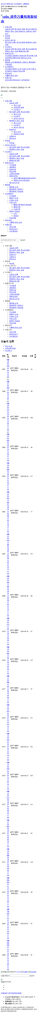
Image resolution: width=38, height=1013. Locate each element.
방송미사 (22, 31)
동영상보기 (16, 80)
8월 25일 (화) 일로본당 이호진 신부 (8, 447)
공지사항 (8, 80)
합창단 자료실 (12, 71)
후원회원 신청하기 (21, 62)
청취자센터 (16, 58)
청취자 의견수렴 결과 (22, 180)
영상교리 (8, 73)
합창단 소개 (16, 69)
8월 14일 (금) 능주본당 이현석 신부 (8, 747)
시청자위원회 (14, 174)
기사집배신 (18, 4)
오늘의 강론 (9, 29)
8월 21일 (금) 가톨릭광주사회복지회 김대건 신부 (8, 553)
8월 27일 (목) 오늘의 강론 (8, 390)
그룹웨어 (25, 4)
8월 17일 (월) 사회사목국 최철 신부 (8, 689)
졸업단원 (17, 207)
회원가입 (9, 4)
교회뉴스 (29, 31)
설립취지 (15, 56)
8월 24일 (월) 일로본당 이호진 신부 (8, 476)
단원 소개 (12, 202)
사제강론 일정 (19, 107)
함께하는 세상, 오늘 (16, 121)
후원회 (7, 60)
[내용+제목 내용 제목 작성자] (5, 975)
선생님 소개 (26, 69)
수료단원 (17, 209)
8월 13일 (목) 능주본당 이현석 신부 (8, 776)
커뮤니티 (8, 78)
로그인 (3, 4)
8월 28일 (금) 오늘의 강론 (8, 368)
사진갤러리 (25, 80)
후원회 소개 (9, 62)
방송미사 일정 (19, 134)
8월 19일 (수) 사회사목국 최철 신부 (8, 631)
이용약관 (4, 993)
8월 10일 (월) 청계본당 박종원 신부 (8, 862)
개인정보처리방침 (15, 993)
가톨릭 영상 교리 (11, 75)
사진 (15, 213)
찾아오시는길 (26, 58)
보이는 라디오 (10, 40)
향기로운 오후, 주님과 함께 (24, 29)
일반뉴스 (12, 138)
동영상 (16, 216)
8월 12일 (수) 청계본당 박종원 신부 (8, 804)
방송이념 (22, 56)
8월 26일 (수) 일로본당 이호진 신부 (8, 417)
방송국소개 (9, 53)
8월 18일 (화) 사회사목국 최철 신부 (8, 660)
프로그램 (8, 27)
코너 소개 (17, 105)
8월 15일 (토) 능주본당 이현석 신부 (8, 718)
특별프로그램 (24, 51)
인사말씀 (8, 56)
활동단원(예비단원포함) (22, 205)
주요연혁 (30, 56)
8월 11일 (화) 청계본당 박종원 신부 (8, 833)
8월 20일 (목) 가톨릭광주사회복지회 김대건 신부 (8, 595)
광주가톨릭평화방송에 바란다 (25, 178)
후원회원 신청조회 (16, 191)
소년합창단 (9, 67)
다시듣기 (8, 47)
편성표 (7, 36)
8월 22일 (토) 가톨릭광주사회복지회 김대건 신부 (8, 511)
